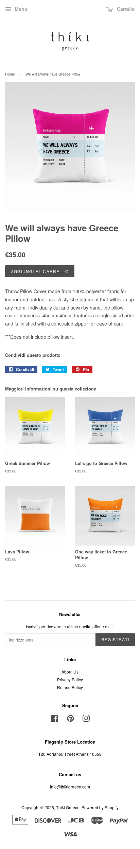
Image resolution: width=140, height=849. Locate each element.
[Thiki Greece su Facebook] (54, 719)
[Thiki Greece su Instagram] (86, 719)
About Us (70, 672)
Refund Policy (70, 687)
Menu (20, 8)
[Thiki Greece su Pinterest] (70, 719)
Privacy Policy (70, 679)
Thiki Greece (68, 807)
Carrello (125, 8)
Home (10, 74)
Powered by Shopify (100, 807)
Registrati (115, 639)
